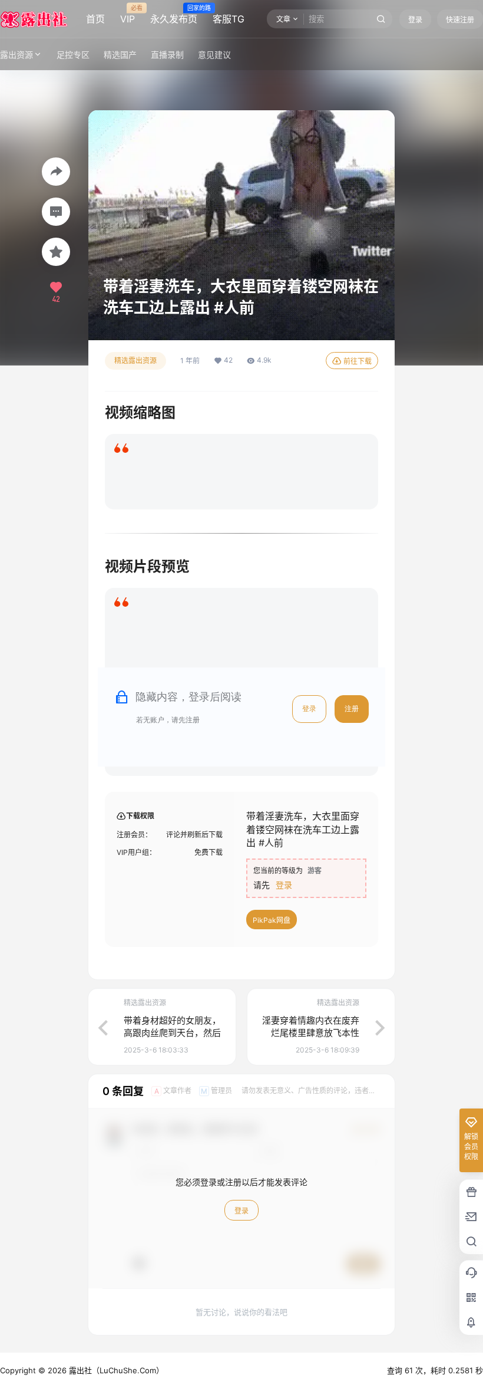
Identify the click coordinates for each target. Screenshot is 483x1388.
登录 (415, 19)
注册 (352, 709)
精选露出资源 (135, 360)
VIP (127, 14)
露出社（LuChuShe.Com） (115, 1370)
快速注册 (460, 19)
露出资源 (16, 55)
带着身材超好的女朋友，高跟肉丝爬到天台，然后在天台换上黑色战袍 (172, 1033)
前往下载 (357, 361)
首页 (95, 19)
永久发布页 (173, 14)
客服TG (228, 19)
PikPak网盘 (271, 920)
